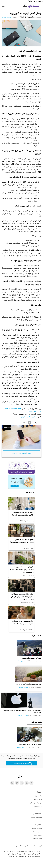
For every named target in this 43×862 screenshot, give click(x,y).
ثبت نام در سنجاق (36, 817)
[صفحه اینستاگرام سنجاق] (22, 783)
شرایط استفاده (37, 846)
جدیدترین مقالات (6, 17)
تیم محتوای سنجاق (28, 417)
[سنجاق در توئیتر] (17, 783)
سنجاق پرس (38, 799)
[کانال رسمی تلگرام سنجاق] (31, 783)
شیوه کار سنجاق (37, 828)
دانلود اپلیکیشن (37, 838)
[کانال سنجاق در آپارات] (12, 783)
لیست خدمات (38, 835)
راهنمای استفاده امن (23, 846)
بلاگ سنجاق (38, 796)
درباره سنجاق (38, 806)
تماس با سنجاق (37, 832)
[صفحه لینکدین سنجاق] (27, 783)
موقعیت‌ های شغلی (36, 803)
